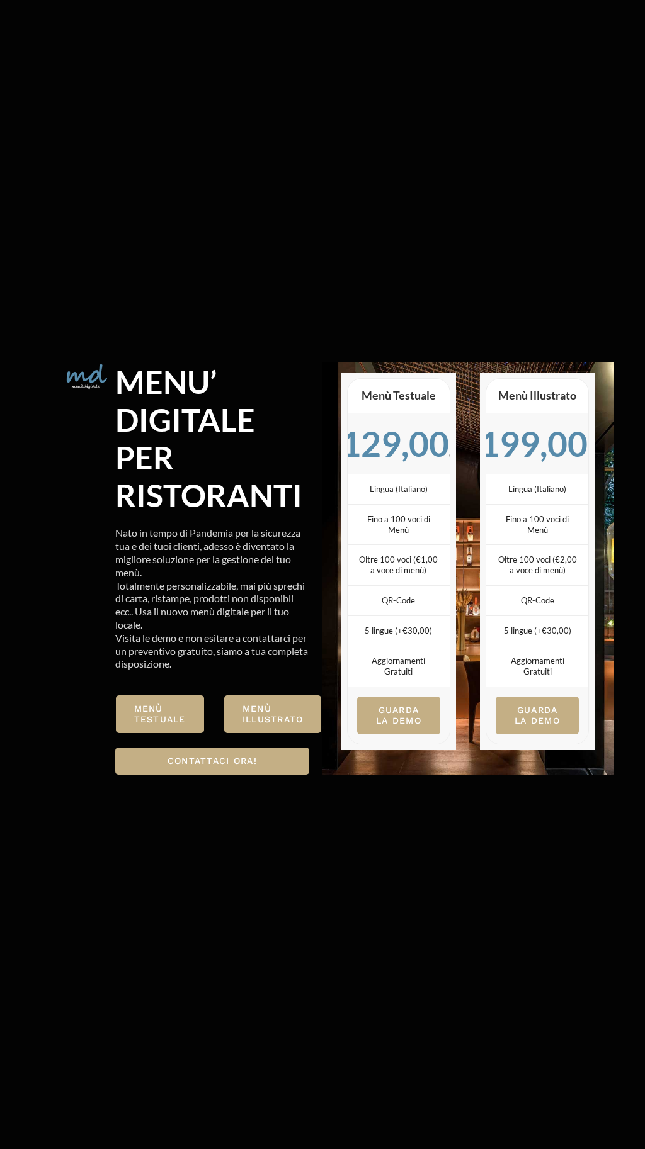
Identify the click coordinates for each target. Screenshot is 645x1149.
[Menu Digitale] (86, 367)
